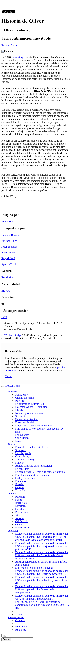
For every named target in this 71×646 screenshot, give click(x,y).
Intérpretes (21, 502)
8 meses (19, 487)
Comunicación (16, 617)
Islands (19, 410)
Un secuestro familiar (26, 419)
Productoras (21, 512)
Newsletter (21, 626)
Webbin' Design (13, 335)
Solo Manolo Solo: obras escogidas (34, 567)
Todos (18, 614)
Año (17, 515)
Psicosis (19, 400)
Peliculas (13, 391)
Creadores (20, 509)
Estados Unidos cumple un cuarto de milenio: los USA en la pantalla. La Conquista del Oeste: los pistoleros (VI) (41, 546)
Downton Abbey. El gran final (31, 406)
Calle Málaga (22, 437)
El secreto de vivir (25, 422)
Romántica (7, 277)
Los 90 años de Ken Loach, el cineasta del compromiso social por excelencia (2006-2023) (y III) (42, 604)
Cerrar (8, 376)
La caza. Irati (22, 468)
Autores (19, 518)
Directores (20, 505)
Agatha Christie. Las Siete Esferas (33, 465)
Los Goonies (22, 434)
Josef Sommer (9, 246)
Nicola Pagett (8, 252)
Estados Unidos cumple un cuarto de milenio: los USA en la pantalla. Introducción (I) (41, 597)
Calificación (21, 521)
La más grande (23, 453)
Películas (20, 496)
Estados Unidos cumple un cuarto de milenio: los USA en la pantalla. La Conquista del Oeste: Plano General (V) (41, 555)
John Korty (7, 221)
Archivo (12, 493)
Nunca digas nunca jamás (29, 413)
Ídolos (18, 440)
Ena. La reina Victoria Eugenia (32, 475)
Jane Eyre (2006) (24, 459)
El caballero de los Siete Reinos (32, 447)
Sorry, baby (21, 394)
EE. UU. (6, 290)
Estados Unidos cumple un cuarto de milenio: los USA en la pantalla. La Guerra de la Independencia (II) (41, 589)
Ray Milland (8, 258)
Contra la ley (22, 456)
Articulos (13, 530)
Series (11, 444)
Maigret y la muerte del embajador (33, 425)
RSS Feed (20, 629)
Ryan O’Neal (8, 264)
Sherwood (20, 450)
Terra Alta (20, 490)
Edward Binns (9, 240)
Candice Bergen (10, 234)
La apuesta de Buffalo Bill (29, 403)
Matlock (19, 462)
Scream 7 (20, 416)
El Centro (20, 481)
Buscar (6, 639)
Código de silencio (25, 478)
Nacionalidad (22, 527)
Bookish (19, 484)
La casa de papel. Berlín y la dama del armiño (40, 471)
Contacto (20, 620)
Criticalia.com (12, 385)
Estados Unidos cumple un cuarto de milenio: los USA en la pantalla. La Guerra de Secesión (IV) (41, 572)
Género (19, 524)
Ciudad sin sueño (24, 397)
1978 (4, 317)
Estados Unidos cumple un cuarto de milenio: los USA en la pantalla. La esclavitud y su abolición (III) (41, 580)
